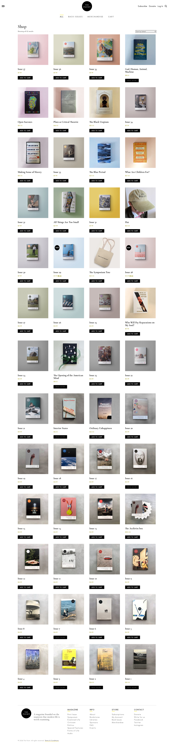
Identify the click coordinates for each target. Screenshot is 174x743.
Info (92, 710)
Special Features (75, 728)
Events (93, 728)
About (92, 714)
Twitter (137, 722)
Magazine (72, 710)
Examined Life (73, 720)
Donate (137, 714)
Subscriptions (118, 714)
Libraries (93, 720)
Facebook (138, 720)
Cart (111, 17)
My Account (117, 717)
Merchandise (95, 17)
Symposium (72, 717)
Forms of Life (73, 730)
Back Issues (75, 17)
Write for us (139, 717)
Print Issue (72, 714)
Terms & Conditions (52, 741)
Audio (70, 733)
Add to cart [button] (25, 78)
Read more (132, 80)
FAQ (92, 725)
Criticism (71, 722)
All (62, 17)
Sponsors (94, 722)
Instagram (138, 725)
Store (115, 710)
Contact (139, 710)
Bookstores (95, 717)
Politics (70, 725)
